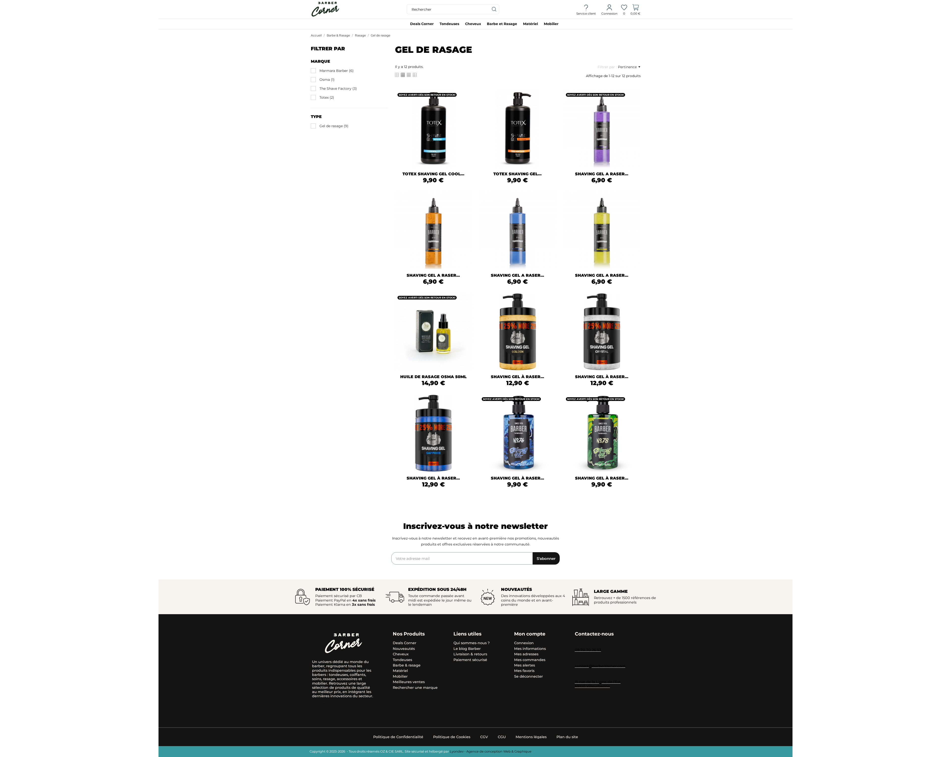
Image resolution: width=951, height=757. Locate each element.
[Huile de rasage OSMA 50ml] (464, 310)
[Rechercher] (494, 9)
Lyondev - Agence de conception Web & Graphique (490, 751)
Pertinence (627, 67)
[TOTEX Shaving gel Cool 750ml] (464, 107)
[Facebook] (343, 709)
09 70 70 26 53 (588, 650)
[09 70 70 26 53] (577, 643)
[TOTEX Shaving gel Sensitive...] (549, 107)
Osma (327, 79)
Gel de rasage (333, 126)
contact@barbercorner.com (600, 666)
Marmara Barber (336, 70)
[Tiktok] (330, 709)
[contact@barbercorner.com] (577, 659)
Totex (326, 97)
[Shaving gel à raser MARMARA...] (549, 412)
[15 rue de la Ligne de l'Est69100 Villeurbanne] (577, 675)
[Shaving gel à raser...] (549, 310)
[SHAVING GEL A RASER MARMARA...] (633, 107)
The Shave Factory (338, 88)
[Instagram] (318, 709)
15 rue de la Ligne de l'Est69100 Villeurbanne (598, 684)
